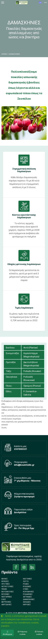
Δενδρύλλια (20, 512)
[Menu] (2, 2)
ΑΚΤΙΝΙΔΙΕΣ (27, 597)
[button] (45, 2)
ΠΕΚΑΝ (4, 589)
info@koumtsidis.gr (24, 465)
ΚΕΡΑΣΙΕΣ (5, 581)
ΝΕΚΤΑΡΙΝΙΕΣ (6, 597)
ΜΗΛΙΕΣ (4, 579)
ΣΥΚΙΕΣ (25, 589)
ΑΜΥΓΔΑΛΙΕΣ (6, 604)
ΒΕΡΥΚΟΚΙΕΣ (6, 602)
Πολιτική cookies (39, 633)
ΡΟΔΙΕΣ (26, 584)
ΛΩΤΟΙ (25, 581)
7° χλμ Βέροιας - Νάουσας (27, 480)
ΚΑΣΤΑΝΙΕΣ (27, 579)
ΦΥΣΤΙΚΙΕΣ (5, 584)
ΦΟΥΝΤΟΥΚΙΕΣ (7, 586)
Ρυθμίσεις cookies (23, 633)
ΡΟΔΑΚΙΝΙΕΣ (27, 594)
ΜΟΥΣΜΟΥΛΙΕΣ (7, 592)
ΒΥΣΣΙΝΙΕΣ (5, 594)
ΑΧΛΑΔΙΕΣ (27, 602)
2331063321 (20, 449)
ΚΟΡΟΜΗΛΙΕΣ (28, 592)
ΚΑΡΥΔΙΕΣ (27, 604)
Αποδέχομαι (7, 634)
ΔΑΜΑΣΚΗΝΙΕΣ (29, 599)
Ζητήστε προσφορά (24, 496)
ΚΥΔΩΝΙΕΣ (27, 586)
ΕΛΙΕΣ (3, 599)
